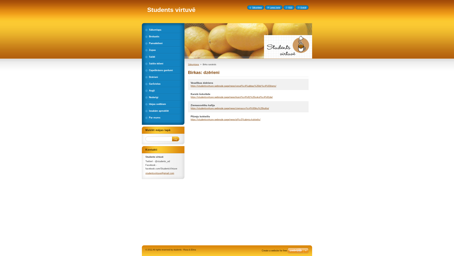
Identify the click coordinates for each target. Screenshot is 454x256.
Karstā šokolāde (200, 94)
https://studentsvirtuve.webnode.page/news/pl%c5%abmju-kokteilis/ (226, 119)
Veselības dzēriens (202, 82)
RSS (290, 7)
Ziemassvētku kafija (203, 105)
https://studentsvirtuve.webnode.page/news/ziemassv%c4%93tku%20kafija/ (230, 108)
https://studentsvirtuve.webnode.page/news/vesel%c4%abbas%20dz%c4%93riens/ (233, 86)
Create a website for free (274, 250)
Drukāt (303, 7)
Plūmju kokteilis (200, 116)
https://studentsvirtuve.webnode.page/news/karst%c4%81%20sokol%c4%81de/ (232, 97)
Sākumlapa (193, 64)
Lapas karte (275, 7)
